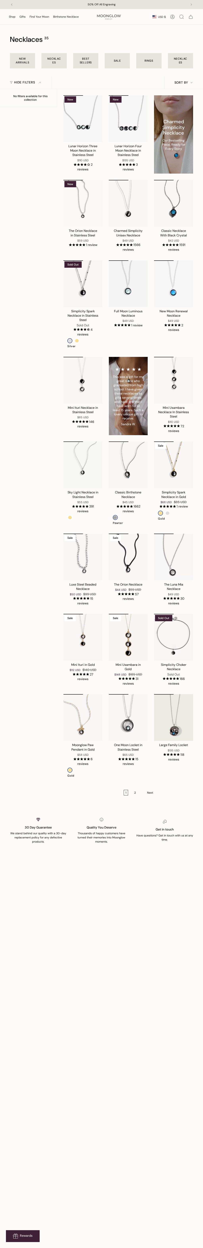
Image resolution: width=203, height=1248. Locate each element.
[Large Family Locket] (173, 717)
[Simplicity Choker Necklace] (173, 637)
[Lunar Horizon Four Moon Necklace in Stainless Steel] (128, 118)
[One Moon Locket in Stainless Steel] (128, 717)
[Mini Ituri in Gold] (82, 637)
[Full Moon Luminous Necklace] (128, 283)
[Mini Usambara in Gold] (128, 637)
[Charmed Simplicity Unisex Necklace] (128, 203)
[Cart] (190, 16)
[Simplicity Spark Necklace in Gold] (173, 464)
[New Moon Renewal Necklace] (173, 283)
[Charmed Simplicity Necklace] (173, 134)
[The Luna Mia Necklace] (173, 557)
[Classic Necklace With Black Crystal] (173, 203)
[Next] (191, 4)
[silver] (69, 340)
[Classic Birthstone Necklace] (128, 464)
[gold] (76, 340)
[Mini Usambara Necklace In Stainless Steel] (173, 380)
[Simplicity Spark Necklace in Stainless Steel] (82, 283)
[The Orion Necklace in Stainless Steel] (82, 203)
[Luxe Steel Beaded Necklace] (82, 557)
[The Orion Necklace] (128, 557)
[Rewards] (23, 1236)
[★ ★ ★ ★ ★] (128, 396)
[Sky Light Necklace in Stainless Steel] (82, 464)
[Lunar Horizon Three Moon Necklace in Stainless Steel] (82, 118)
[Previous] (11, 4)
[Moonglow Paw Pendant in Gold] (82, 717)
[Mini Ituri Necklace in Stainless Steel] (82, 380)
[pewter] (115, 517)
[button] (12, 17)
